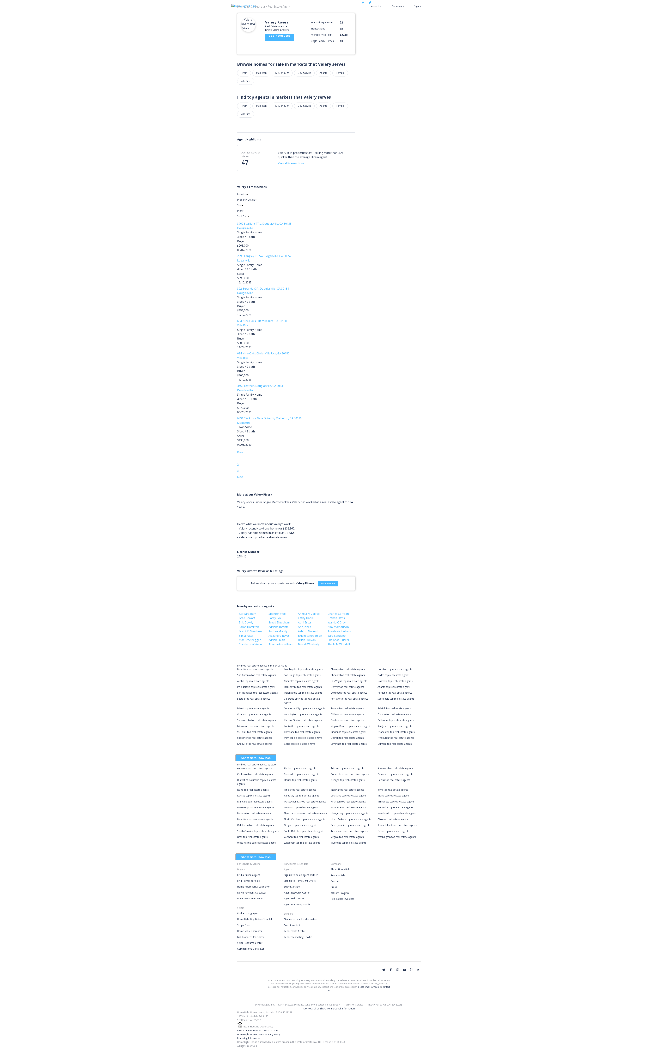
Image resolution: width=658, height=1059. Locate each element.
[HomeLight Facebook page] (390, 970)
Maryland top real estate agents (255, 801)
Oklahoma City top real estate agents (304, 708)
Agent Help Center (294, 898)
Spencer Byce (277, 614)
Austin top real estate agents (253, 681)
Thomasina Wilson (281, 644)
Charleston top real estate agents (396, 732)
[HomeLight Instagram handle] (397, 970)
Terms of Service (353, 1004)
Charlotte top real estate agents (301, 681)
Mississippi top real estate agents (255, 807)
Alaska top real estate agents (300, 768)
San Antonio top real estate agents (256, 675)
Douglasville (304, 72)
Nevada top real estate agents (254, 813)
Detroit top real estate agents (347, 737)
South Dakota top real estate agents (304, 831)
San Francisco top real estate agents (257, 692)
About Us (376, 6)
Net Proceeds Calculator (250, 937)
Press (334, 887)
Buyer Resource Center (250, 898)
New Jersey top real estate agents (349, 813)
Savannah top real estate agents (349, 743)
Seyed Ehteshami (279, 622)
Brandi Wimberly (308, 644)
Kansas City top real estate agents (303, 720)
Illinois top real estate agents (300, 789)
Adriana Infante (279, 627)
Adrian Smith (277, 640)
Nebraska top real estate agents (395, 807)
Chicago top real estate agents (348, 669)
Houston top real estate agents (394, 669)
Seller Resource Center (249, 942)
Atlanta (323, 72)
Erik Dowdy (246, 622)
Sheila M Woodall (339, 644)
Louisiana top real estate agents (349, 795)
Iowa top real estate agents (392, 789)
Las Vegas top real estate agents (349, 681)
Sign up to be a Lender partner (301, 919)
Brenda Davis (336, 618)
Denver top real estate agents (347, 686)
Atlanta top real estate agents (394, 686)
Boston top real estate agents (347, 720)
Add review (328, 583)
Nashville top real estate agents (395, 681)
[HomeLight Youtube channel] (404, 970)
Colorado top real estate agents (301, 774)
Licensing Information (249, 1038)
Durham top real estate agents (394, 743)
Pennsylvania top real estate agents (350, 825)
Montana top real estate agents (348, 807)
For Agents (398, 6)
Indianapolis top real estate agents (303, 692)
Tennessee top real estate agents (349, 831)
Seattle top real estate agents (253, 698)
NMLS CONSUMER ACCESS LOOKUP (257, 1030)
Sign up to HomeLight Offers (300, 880)
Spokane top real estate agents (254, 737)
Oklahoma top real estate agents (255, 825)
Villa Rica (245, 81)
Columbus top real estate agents (349, 692)
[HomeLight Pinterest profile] (411, 969)
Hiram (244, 72)
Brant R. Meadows (250, 631)
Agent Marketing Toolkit (297, 904)
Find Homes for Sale (248, 880)
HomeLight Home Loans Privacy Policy (258, 1034)
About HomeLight (340, 869)
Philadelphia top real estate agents (256, 686)
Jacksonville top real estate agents (303, 686)
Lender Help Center (294, 931)
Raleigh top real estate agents (394, 708)
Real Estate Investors (342, 898)
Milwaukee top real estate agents (255, 726)
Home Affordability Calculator (253, 886)
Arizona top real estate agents (347, 768)
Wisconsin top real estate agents (302, 842)
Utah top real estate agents (252, 836)
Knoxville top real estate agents (254, 743)
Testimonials (338, 875)
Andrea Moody (278, 631)
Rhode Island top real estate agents (397, 825)
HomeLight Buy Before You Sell (254, 919)
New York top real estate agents (255, 669)
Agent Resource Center (297, 892)
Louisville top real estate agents (301, 726)
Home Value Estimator (249, 931)
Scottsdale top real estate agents (395, 698)
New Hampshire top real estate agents (305, 813)
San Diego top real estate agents (302, 675)
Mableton (261, 72)
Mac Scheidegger (250, 640)
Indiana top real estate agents (347, 789)
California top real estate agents (255, 774)
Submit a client (292, 886)
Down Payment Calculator (251, 892)
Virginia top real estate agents (347, 836)
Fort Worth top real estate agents (349, 698)
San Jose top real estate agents (394, 726)
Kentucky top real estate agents (301, 795)
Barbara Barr (247, 614)
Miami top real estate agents (253, 708)
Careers (335, 881)
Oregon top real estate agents (301, 825)
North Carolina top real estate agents (304, 819)
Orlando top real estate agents (254, 714)
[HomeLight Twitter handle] (384, 970)
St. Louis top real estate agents (254, 732)
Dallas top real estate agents (393, 675)
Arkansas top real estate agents (395, 768)
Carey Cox (275, 618)
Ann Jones (304, 627)
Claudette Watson (250, 644)
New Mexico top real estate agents (397, 813)
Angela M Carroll (309, 614)
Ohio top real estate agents (392, 819)
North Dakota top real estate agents (351, 819)
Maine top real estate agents (393, 795)
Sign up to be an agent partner (301, 875)
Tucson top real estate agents (394, 714)
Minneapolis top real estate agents (303, 737)
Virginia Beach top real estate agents (351, 726)
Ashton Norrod (308, 631)
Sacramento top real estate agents (256, 720)
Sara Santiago (337, 636)
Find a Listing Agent (248, 913)
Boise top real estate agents (299, 743)
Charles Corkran (338, 614)
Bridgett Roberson (310, 636)
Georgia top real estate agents (348, 780)
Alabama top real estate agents (254, 768)
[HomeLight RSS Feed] (418, 970)
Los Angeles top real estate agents (303, 669)
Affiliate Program (340, 893)
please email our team (368, 986)
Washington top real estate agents (303, 714)
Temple (340, 72)
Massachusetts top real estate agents (305, 801)
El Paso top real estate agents (347, 714)
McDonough (282, 72)
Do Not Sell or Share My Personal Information (329, 1008)
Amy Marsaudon (338, 627)
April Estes (305, 622)
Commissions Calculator (250, 948)
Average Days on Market (250, 154)
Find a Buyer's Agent (248, 875)
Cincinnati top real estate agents (349, 732)
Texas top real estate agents (393, 831)
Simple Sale (243, 925)
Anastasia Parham (339, 631)
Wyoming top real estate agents (348, 842)
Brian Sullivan (307, 640)
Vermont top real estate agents (301, 836)
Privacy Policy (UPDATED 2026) (384, 1004)
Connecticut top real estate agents (350, 774)
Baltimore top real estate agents (395, 720)
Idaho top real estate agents (253, 789)
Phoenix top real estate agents (348, 675)
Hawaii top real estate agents (393, 780)
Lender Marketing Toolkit (298, 937)
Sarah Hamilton (249, 627)
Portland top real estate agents (394, 692)
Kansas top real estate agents (253, 795)
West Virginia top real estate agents (257, 842)
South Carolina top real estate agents (258, 831)
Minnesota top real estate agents (396, 801)
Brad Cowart (247, 618)
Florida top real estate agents (300, 780)
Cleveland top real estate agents (302, 732)
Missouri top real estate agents (301, 807)
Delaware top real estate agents (395, 774)
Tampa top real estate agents (347, 708)
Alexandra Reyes (279, 636)
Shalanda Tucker (338, 640)
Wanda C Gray (337, 622)
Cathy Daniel (306, 618)
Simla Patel (246, 636)
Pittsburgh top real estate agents (395, 737)
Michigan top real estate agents (348, 801)
